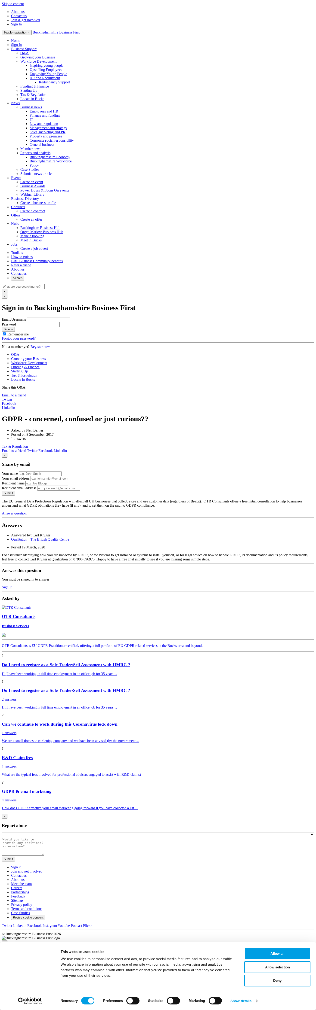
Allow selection (277, 967)
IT (31, 120)
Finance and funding (45, 115)
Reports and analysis (35, 153)
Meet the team (21, 884)
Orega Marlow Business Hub (41, 232)
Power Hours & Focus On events (44, 190)
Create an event (31, 182)
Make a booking (32, 236)
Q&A (24, 53)
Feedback (18, 896)
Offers (15, 215)
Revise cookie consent (28, 917)
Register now (40, 347)
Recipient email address (19, 488)
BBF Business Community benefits (37, 261)
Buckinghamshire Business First (56, 32)
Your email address (16, 478)
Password (9, 324)
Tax (15, 446)
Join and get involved (26, 871)
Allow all (277, 953)
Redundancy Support (54, 82)
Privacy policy (21, 905)
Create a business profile (38, 203)
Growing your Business (37, 57)
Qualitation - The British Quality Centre (40, 539)
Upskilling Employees (46, 70)
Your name (10, 473)
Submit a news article (36, 174)
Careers (16, 888)
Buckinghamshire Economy (50, 157)
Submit (8, 493)
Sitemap (17, 900)
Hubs (15, 223)
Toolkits (17, 253)
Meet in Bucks (31, 240)
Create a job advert (34, 248)
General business (42, 144)
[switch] (132, 1000)
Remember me (18, 334)
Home (15, 41)
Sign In (16, 24)
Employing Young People (48, 74)
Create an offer (31, 219)
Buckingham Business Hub (40, 228)
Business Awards (32, 186)
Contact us (19, 16)
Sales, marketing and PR (47, 132)
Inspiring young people (46, 65)
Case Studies (29, 169)
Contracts (18, 207)
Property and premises (46, 136)
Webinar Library (32, 194)
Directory (25, 199)
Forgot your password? (19, 338)
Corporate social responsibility (52, 140)
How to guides (22, 257)
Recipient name (13, 483)
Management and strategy (48, 128)
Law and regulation (44, 124)
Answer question (14, 513)
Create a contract (32, 211)
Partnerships (20, 892)
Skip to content (13, 4)
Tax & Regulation (33, 95)
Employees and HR (44, 111)
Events (16, 178)
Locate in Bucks (32, 99)
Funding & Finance (34, 86)
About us (18, 12)
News (15, 103)
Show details (240, 1001)
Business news (31, 107)
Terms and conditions (26, 909)
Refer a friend (21, 265)
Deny (277, 981)
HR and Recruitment (45, 78)
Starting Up (28, 90)
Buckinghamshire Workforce (51, 161)
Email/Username (14, 319)
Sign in (8, 329)
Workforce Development (38, 61)
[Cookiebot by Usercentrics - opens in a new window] (30, 1001)
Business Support (24, 49)
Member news (30, 149)
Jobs (14, 244)
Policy (34, 165)
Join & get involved (25, 20)
